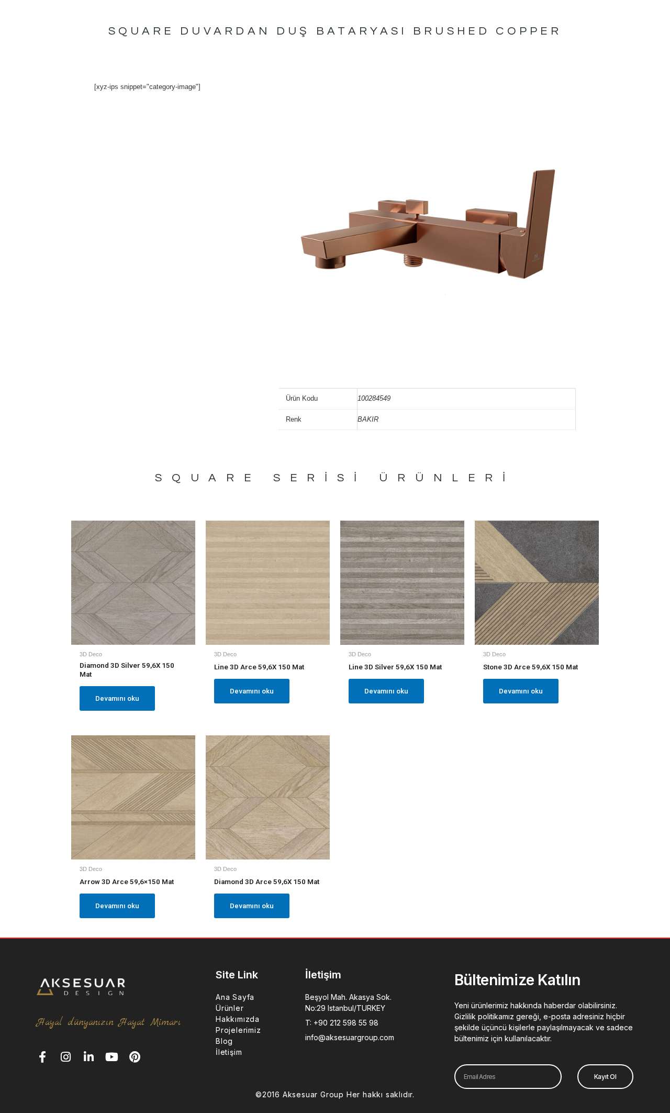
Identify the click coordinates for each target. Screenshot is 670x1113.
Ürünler (230, 1008)
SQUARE (208, 478)
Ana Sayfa (235, 997)
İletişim (229, 1052)
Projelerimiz (238, 1030)
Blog (224, 1041)
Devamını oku (117, 698)
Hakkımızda (238, 1019)
